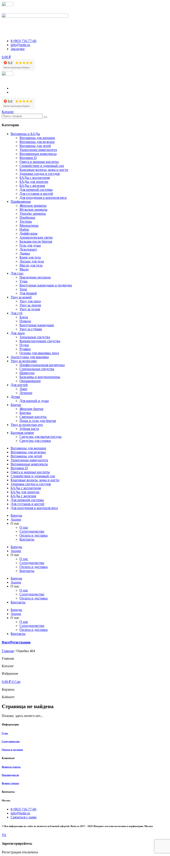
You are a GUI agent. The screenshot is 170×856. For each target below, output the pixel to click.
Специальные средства (36, 369)
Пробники (27, 217)
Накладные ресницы (35, 277)
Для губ (16, 313)
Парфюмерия (21, 201)
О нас (23, 527)
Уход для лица (30, 301)
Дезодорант (28, 249)
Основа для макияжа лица (39, 353)
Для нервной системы (36, 189)
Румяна (25, 349)
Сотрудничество (11, 741)
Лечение (25, 393)
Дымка (24, 253)
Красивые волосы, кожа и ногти (43, 170)
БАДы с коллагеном (34, 178)
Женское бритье (31, 409)
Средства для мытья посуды (40, 437)
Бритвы (25, 413)
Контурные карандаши (36, 325)
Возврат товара (10, 783)
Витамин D (28, 158)
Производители (10, 775)
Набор (24, 229)
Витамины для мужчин (37, 142)
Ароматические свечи (36, 237)
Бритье (16, 405)
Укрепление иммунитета (38, 150)
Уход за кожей (21, 297)
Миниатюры (29, 225)
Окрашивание (30, 381)
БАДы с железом (32, 185)
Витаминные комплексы (38, 154)
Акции (16, 519)
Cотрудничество (31, 531)
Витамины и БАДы (25, 134)
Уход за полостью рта (27, 425)
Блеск (23, 317)
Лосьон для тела (31, 261)
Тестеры (25, 221)
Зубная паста (29, 429)
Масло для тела (30, 265)
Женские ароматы (32, 205)
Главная (8, 651)
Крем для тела (30, 257)
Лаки (23, 389)
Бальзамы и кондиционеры (39, 377)
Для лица (18, 333)
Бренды (16, 515)
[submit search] (45, 117)
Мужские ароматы (33, 209)
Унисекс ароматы (32, 213)
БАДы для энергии (33, 182)
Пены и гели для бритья (37, 421)
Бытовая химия (22, 433)
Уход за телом (29, 309)
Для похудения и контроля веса (43, 197)
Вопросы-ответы (11, 766)
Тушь (23, 281)
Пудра (24, 345)
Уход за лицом (30, 305)
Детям (15, 397)
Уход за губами (30, 329)
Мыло (24, 269)
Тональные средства (34, 337)
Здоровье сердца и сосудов (39, 174)
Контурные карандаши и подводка (45, 285)
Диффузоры (28, 233)
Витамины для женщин (37, 138)
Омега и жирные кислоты (39, 162)
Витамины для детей (35, 146)
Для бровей (28, 293)
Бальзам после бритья (35, 241)
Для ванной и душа (34, 401)
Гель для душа (30, 245)
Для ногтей (19, 385)
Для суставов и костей (36, 193)
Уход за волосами (24, 361)
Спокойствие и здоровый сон (41, 166)
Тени (23, 289)
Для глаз (17, 273)
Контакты (26, 539)
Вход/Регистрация (16, 642)
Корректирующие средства (39, 341)
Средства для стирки (35, 440)
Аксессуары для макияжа (30, 357)
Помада (25, 321)
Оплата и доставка (33, 535)
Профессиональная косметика (42, 365)
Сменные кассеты (32, 417)
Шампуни (27, 373)
